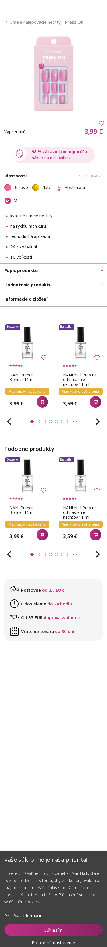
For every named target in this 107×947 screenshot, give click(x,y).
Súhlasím (53, 930)
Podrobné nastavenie (53, 942)
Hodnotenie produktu (27, 284)
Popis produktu (21, 270)
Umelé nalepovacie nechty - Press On (46, 22)
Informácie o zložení (25, 299)
